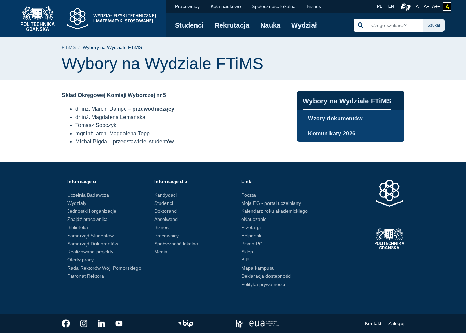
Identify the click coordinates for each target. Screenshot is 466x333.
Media (161, 251)
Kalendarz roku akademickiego (274, 211)
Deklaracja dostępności (266, 276)
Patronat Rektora (85, 276)
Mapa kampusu (258, 268)
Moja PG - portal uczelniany (271, 203)
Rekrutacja (232, 25)
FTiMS (69, 47)
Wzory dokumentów (335, 118)
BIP (245, 259)
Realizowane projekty (90, 251)
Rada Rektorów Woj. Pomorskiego (104, 268)
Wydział (304, 25)
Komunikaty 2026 (332, 133)
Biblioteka (77, 227)
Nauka (270, 25)
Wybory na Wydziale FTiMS (347, 101)
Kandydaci (165, 195)
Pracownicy (187, 6)
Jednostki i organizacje (91, 211)
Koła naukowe (225, 6)
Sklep (247, 251)
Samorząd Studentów (90, 235)
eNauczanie (254, 219)
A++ (436, 6)
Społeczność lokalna (274, 6)
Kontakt (373, 323)
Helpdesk (251, 235)
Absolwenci (166, 219)
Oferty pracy (80, 259)
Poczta (248, 195)
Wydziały (76, 203)
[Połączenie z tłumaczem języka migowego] (404, 6)
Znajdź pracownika (87, 219)
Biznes (314, 6)
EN (391, 6)
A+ (427, 6)
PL (379, 6)
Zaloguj (396, 323)
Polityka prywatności (263, 284)
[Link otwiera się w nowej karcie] (66, 323)
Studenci (189, 25)
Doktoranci (165, 211)
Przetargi (251, 227)
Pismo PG (252, 243)
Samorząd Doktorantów (92, 243)
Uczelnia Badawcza (88, 195)
